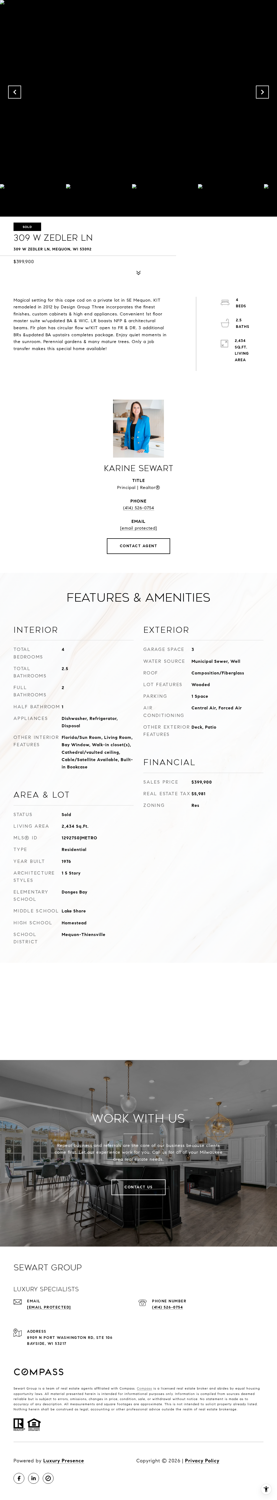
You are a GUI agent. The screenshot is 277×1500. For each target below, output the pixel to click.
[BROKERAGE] (48, 1478)
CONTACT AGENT (138, 546)
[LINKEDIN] (33, 1478)
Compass (144, 1388)
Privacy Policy (202, 1461)
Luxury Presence (63, 1461)
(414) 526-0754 (138, 507)
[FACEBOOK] (19, 1478)
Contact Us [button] (138, 1187)
